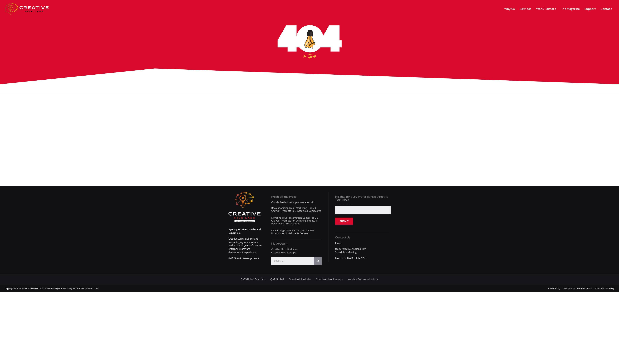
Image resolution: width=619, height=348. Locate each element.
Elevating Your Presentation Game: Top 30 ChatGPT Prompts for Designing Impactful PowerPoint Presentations (294, 220)
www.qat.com (92, 288)
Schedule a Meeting (346, 252)
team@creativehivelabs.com (350, 248)
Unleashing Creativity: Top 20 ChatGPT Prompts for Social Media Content (292, 232)
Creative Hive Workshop (284, 249)
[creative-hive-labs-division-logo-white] (244, 193)
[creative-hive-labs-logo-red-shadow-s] (27, 4)
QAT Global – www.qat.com (243, 258)
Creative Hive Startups (283, 252)
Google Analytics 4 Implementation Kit (292, 202)
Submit (344, 221)
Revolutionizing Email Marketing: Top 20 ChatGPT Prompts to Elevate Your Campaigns (296, 209)
